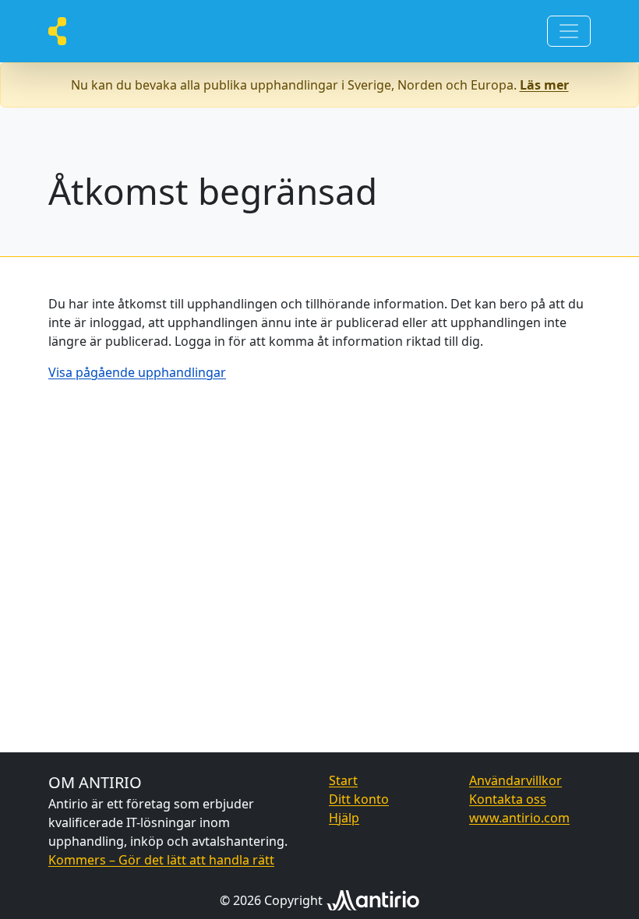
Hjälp (344, 817)
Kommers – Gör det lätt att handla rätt (161, 859)
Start (343, 780)
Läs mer (544, 84)
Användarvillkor (515, 780)
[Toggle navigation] (569, 31)
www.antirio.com (519, 817)
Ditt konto (359, 799)
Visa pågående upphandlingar (137, 372)
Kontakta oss (507, 799)
